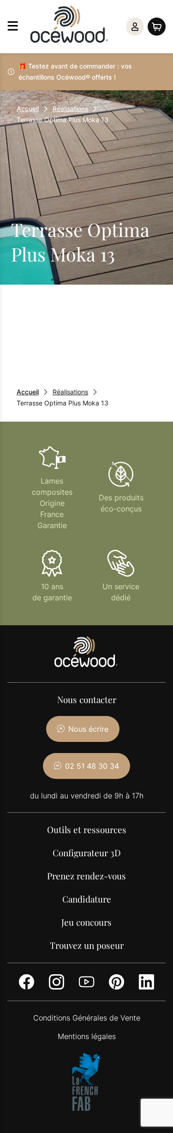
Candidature (86, 899)
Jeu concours (86, 922)
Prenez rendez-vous (86, 876)
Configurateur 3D (87, 853)
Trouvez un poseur (87, 945)
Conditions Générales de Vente (86, 1017)
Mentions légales (87, 1036)
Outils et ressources (86, 829)
